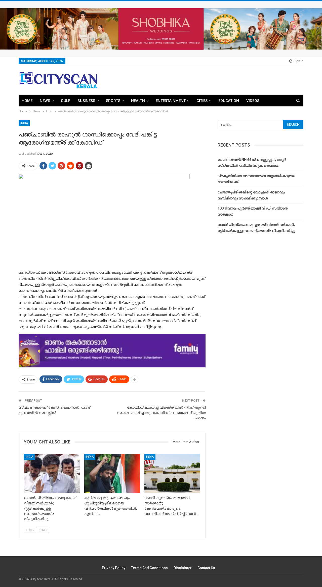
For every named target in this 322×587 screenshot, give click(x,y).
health (138, 100)
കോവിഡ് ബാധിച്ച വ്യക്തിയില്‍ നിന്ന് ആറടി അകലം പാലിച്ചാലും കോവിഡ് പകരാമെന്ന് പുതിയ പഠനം (161, 412)
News (45, 100)
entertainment (171, 100)
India (24, 123)
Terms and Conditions (149, 568)
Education (228, 100)
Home (27, 100)
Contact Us (206, 568)
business (86, 100)
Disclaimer (183, 568)
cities (202, 100)
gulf (65, 100)
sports (113, 100)
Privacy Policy (113, 568)
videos (252, 100)
